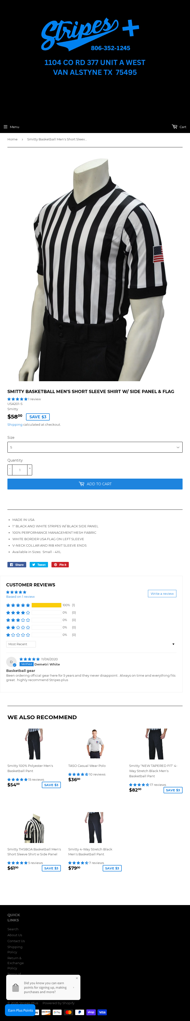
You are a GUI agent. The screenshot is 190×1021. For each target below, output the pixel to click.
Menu (14, 127)
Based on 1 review (20, 597)
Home (12, 139)
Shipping (15, 424)
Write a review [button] (162, 594)
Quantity (15, 460)
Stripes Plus (28, 1003)
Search (13, 929)
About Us (14, 935)
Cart (182, 127)
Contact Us (16, 941)
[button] (17, 399)
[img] (30, 659)
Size (10, 437)
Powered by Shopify (58, 1003)
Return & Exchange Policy (15, 963)
